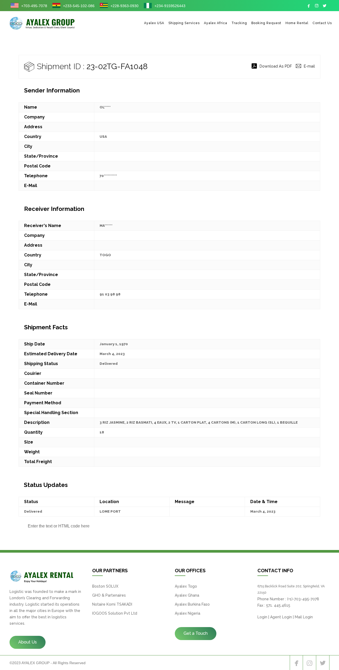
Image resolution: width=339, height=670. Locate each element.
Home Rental (297, 23)
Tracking (239, 23)
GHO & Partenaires (109, 595)
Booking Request (266, 23)
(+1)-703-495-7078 (303, 599)
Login (262, 617)
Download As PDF (276, 66)
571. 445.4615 (278, 605)
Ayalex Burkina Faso (192, 604)
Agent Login (281, 617)
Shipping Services (184, 23)
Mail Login (304, 617)
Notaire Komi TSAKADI (112, 604)
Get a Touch (196, 633)
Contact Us (322, 23)
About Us (27, 642)
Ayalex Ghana (187, 595)
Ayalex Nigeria (187, 613)
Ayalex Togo (186, 586)
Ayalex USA (154, 23)
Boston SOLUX (105, 586)
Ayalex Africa (215, 23)
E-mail (309, 66)
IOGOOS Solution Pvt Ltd (114, 613)
